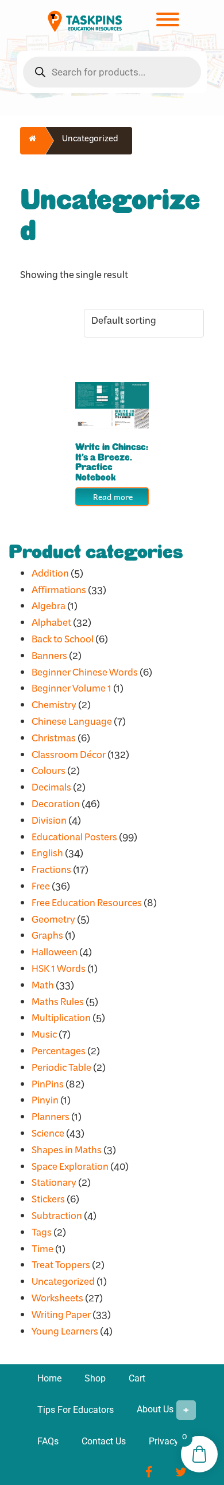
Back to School (63, 641)
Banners (49, 658)
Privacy (164, 1441)
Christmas (54, 740)
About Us (155, 1409)
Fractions (51, 872)
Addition (50, 575)
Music (44, 1036)
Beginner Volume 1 (71, 690)
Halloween (55, 954)
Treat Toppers (61, 1267)
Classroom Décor (69, 757)
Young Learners (65, 1333)
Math (43, 987)
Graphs (47, 937)
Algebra (48, 608)
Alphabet (51, 625)
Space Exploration (70, 1169)
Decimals (51, 789)
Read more (113, 496)
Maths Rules (58, 1004)
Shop (95, 1378)
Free (41, 888)
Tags (42, 1234)
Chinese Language (72, 723)
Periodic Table (61, 1070)
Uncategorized (63, 1283)
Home (49, 1378)
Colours (48, 773)
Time (42, 1251)
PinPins (48, 1086)
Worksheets (57, 1300)
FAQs (48, 1441)
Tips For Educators (75, 1409)
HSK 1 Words (59, 971)
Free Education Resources (87, 905)
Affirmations (59, 592)
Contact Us (104, 1441)
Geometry (53, 921)
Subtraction (57, 1218)
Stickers (48, 1201)
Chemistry (54, 707)
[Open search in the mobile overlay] (112, 72)
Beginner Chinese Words (85, 674)
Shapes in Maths (67, 1152)
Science (48, 1135)
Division (49, 822)
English (47, 855)
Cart (137, 1378)
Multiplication (61, 1020)
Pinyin (45, 1102)
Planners (50, 1119)
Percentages (59, 1053)
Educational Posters (74, 839)
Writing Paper (61, 1317)
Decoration (56, 806)
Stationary (54, 1185)
